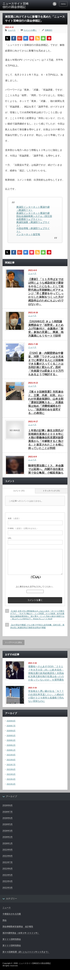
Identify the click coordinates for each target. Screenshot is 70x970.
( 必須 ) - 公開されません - (23, 528)
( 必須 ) (13, 518)
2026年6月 (11, 731)
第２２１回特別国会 (12, 939)
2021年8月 (11, 760)
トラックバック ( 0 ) (51, 491)
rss (54, 4)
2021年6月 (11, 769)
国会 (5, 920)
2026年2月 (11, 745)
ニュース (11, 30)
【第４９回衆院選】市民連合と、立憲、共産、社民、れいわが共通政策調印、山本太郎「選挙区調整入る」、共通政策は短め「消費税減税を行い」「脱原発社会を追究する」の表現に (46, 402)
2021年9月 (11, 755)
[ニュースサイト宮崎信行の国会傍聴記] (17, 5)
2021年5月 (11, 774)
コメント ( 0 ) (18, 491)
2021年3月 (11, 784)
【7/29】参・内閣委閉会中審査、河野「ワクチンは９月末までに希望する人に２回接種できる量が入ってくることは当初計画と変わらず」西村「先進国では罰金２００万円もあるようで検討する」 (46, 364)
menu (63, 4)
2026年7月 (11, 726)
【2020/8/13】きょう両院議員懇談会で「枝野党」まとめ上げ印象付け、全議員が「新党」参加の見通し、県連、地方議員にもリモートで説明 (46, 328)
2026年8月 (11, 721)
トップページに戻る (13, 642)
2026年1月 (11, 750)
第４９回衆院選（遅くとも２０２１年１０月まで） (26, 952)
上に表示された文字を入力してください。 (35, 586)
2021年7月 (11, 765)
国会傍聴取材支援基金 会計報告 (18, 926)
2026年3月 (11, 740)
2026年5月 (11, 735)
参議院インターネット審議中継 (33, 213)
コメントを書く (30, 30)
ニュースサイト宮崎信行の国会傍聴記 (35, 963)
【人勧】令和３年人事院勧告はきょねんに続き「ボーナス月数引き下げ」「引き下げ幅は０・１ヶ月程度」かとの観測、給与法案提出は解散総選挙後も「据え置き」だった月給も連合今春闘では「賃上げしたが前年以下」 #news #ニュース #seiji (37, 615)
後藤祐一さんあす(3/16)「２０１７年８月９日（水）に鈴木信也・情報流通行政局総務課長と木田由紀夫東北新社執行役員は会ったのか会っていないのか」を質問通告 (46, 673)
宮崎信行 (48, 30)
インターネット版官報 (28, 234)
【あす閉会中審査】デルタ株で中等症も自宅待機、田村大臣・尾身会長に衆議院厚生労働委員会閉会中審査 (37, 626)
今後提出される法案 (12, 914)
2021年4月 (11, 779)
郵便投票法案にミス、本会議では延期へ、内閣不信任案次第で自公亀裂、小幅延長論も (46, 469)
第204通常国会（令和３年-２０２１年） (21, 933)
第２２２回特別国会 (12, 945)
